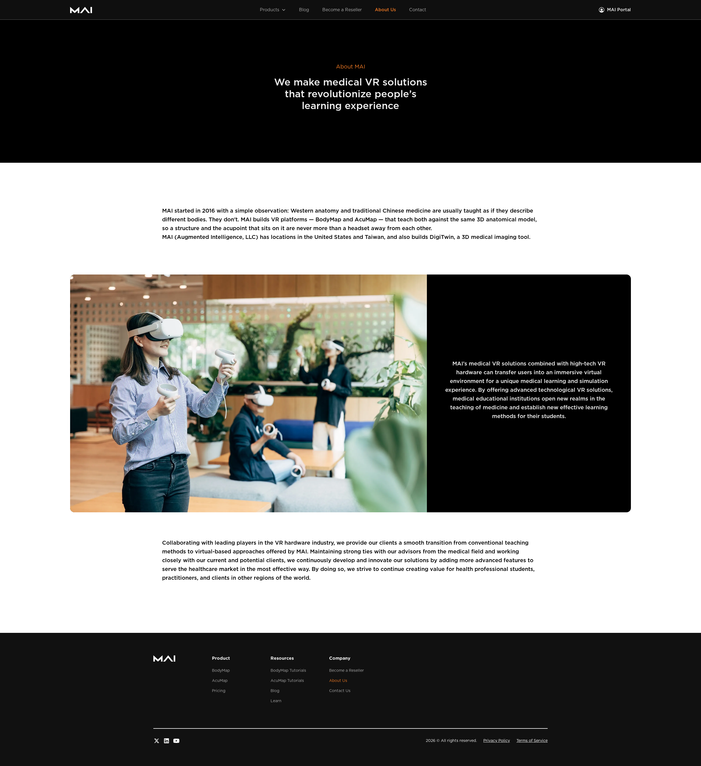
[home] (81, 9)
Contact (417, 10)
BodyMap (221, 671)
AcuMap (220, 681)
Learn (276, 701)
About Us (385, 10)
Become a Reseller (342, 10)
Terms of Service (532, 741)
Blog (304, 10)
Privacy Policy (496, 741)
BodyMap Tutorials (288, 671)
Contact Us (339, 691)
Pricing (218, 691)
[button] (272, 9)
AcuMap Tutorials (287, 681)
